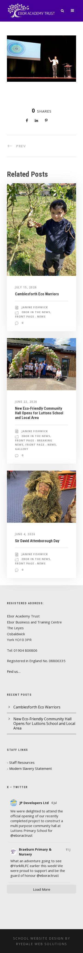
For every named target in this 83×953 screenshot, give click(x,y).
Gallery (21, 449)
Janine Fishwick (35, 307)
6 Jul (54, 803)
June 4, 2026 (25, 534)
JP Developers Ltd (34, 803)
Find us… (14, 671)
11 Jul (69, 850)
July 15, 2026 (26, 287)
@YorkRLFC (19, 865)
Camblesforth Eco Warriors (37, 294)
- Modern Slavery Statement (29, 768)
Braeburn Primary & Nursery (35, 851)
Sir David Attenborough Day (37, 540)
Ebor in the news (36, 312)
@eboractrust (21, 835)
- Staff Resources (21, 762)
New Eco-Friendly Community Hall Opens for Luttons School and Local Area (39, 413)
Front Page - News (30, 316)
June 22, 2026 (26, 402)
